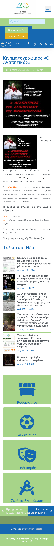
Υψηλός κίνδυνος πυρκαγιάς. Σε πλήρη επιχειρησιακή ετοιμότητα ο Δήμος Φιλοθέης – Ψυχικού (33, 341)
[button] (48, 8)
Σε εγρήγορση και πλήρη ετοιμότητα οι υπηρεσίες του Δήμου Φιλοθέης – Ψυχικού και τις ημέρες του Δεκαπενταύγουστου (33, 299)
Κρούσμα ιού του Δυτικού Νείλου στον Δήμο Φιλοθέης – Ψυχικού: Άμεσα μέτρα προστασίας (34, 262)
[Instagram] (40, 44)
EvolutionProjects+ (34, 529)
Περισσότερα (27, 399)
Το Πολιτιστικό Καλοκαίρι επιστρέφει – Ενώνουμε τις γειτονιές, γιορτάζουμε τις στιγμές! (33, 280)
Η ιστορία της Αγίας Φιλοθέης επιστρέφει (30, 359)
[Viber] (35, 44)
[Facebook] (46, 44)
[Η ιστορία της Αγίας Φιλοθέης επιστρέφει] (9, 360)
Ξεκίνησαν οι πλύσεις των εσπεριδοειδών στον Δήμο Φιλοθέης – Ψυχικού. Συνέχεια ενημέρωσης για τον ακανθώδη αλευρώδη (33, 320)
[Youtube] (51, 44)
